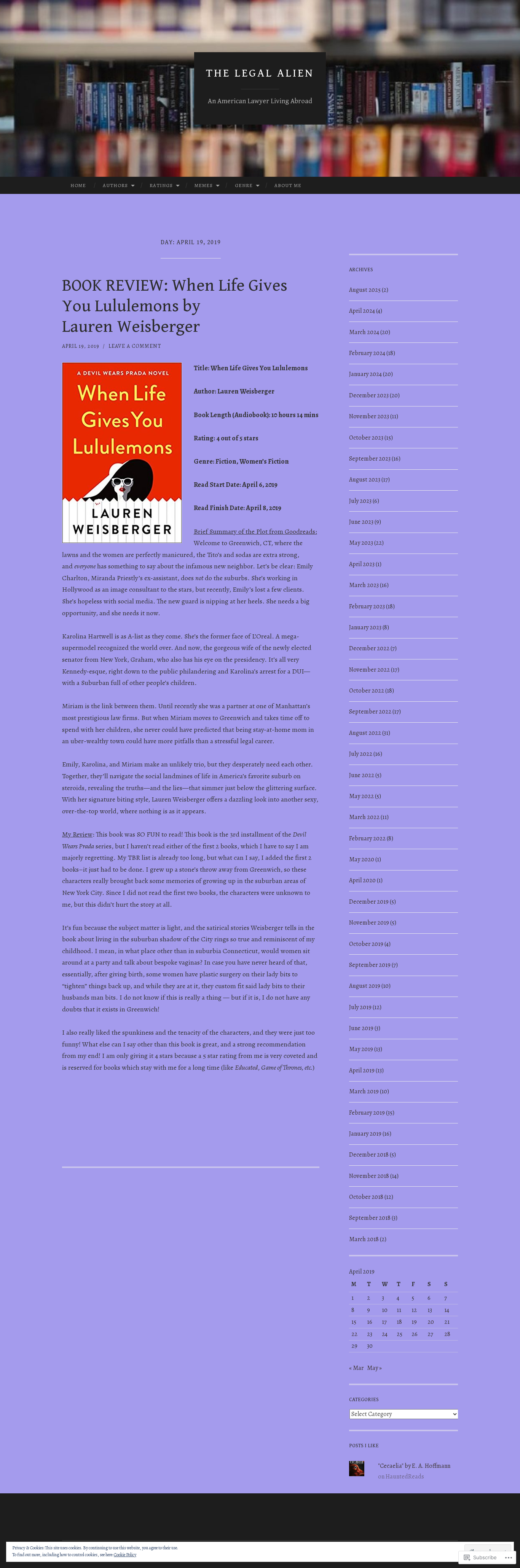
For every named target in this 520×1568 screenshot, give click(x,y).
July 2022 (360, 754)
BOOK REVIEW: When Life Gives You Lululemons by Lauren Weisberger (174, 306)
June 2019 (361, 1028)
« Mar (356, 1368)
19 (414, 1322)
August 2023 (364, 479)
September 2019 (370, 965)
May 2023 (361, 543)
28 (447, 1334)
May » (374, 1368)
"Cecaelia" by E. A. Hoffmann (414, 1466)
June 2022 (361, 775)
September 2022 (370, 711)
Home (78, 185)
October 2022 (366, 690)
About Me (287, 185)
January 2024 (365, 374)
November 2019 (369, 922)
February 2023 (367, 606)
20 (430, 1322)
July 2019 (360, 1007)
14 (446, 1310)
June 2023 (361, 522)
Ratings (161, 185)
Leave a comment (134, 346)
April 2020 (362, 880)
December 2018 (369, 1154)
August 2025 (365, 290)
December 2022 (369, 648)
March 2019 (364, 1091)
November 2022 (369, 670)
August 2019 (364, 986)
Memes (204, 185)
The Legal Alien (260, 73)
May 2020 (361, 859)
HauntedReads (405, 1476)
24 (385, 1334)
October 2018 (366, 1197)
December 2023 (369, 395)
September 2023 (370, 458)
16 (369, 1322)
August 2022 (365, 733)
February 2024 (367, 353)
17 (384, 1322)
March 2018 (364, 1239)
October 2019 (366, 944)
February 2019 (367, 1113)
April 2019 (362, 1070)
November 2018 (369, 1176)
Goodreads (300, 531)
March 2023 (364, 585)
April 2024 (362, 311)
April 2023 (362, 564)
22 (354, 1334)
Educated (246, 1067)
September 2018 (370, 1218)
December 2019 (369, 902)
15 (353, 1322)
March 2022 (364, 817)
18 (399, 1322)
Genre (244, 185)
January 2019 (365, 1134)
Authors (115, 185)
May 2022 (361, 796)
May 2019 (361, 1049)
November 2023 (369, 416)
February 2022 (367, 838)
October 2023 (366, 438)
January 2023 (365, 627)
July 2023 (360, 501)
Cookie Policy (125, 1555)
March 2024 (364, 332)
